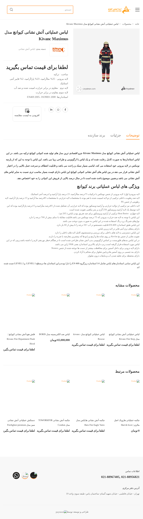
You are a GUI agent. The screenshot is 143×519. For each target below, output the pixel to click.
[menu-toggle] (137, 10)
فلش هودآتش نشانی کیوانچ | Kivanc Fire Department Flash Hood (21, 339)
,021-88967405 (110, 477)
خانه (137, 24)
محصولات (126, 24)
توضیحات (133, 135)
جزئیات (115, 135)
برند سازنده (96, 135)
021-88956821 (130, 477)
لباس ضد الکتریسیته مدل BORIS (54, 334)
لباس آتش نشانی (26, 49)
